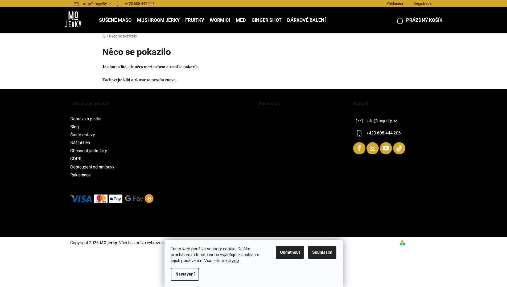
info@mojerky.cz (97, 4)
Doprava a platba (85, 118)
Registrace (423, 3)
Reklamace (80, 175)
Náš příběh (80, 142)
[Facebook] (359, 148)
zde (235, 260)
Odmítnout (290, 252)
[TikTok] (399, 148)
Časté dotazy (82, 134)
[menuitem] (115, 20)
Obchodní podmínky (88, 150)
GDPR (75, 158)
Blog (74, 126)
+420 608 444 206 (140, 4)
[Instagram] (372, 148)
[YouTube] (386, 148)
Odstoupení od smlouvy (92, 167)
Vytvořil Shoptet (422, 242)
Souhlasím (322, 252)
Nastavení (185, 274)
